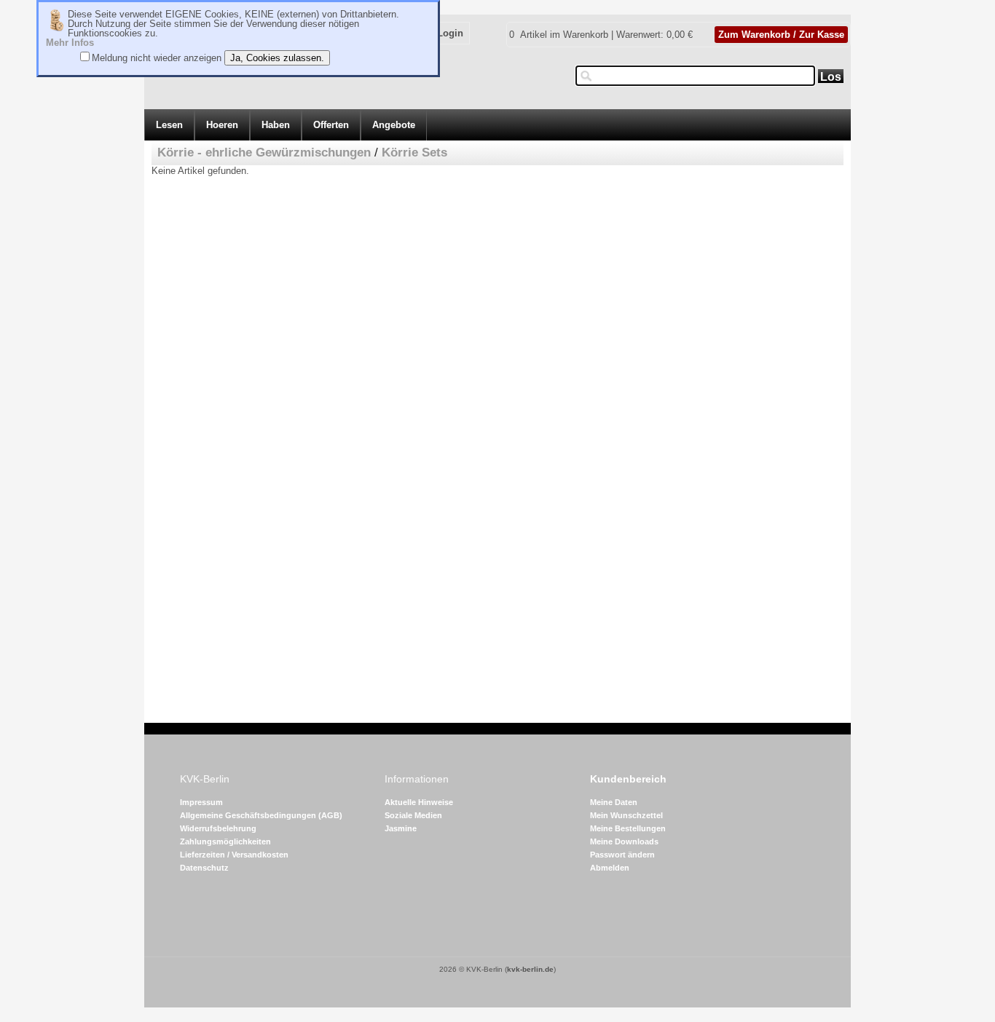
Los (830, 77)
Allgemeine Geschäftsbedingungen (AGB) (261, 815)
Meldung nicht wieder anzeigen (156, 57)
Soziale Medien (413, 815)
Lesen (169, 124)
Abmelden (609, 867)
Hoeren (222, 124)
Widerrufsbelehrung (218, 828)
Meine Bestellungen (628, 828)
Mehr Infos (70, 42)
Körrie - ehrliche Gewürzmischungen (264, 152)
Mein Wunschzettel (626, 815)
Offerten (331, 124)
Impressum (201, 802)
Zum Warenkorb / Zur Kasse (781, 34)
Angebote (393, 124)
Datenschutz (204, 867)
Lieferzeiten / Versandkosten (234, 854)
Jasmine (401, 828)
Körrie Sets (414, 152)
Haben (275, 124)
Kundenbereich (628, 779)
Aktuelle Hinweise (419, 802)
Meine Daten (613, 802)
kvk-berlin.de (530, 969)
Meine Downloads (624, 841)
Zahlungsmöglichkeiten (225, 841)
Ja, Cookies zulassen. (277, 57)
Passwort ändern (622, 854)
